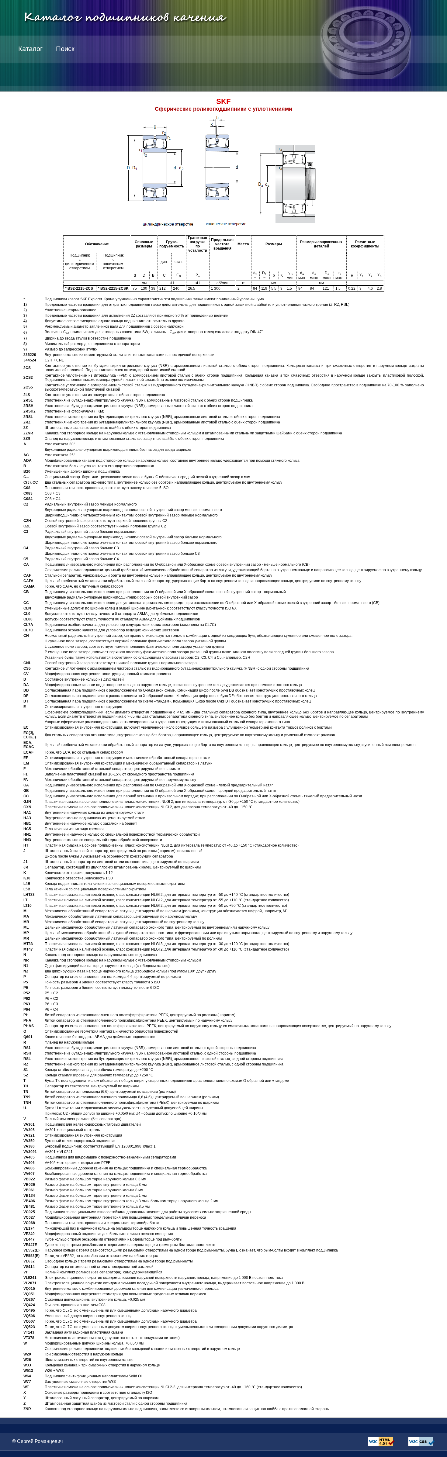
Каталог (30, 49)
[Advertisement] (334, 70)
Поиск (65, 49)
